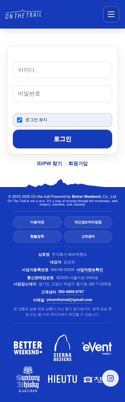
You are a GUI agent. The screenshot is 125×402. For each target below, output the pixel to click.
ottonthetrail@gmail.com (69, 299)
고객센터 (88, 236)
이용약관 (37, 222)
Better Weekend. (87, 196)
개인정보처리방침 (87, 222)
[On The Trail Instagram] (110, 378)
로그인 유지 (36, 119)
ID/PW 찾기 (49, 163)
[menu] (111, 14)
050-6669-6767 (71, 291)
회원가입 (78, 163)
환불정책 (37, 236)
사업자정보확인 (89, 270)
